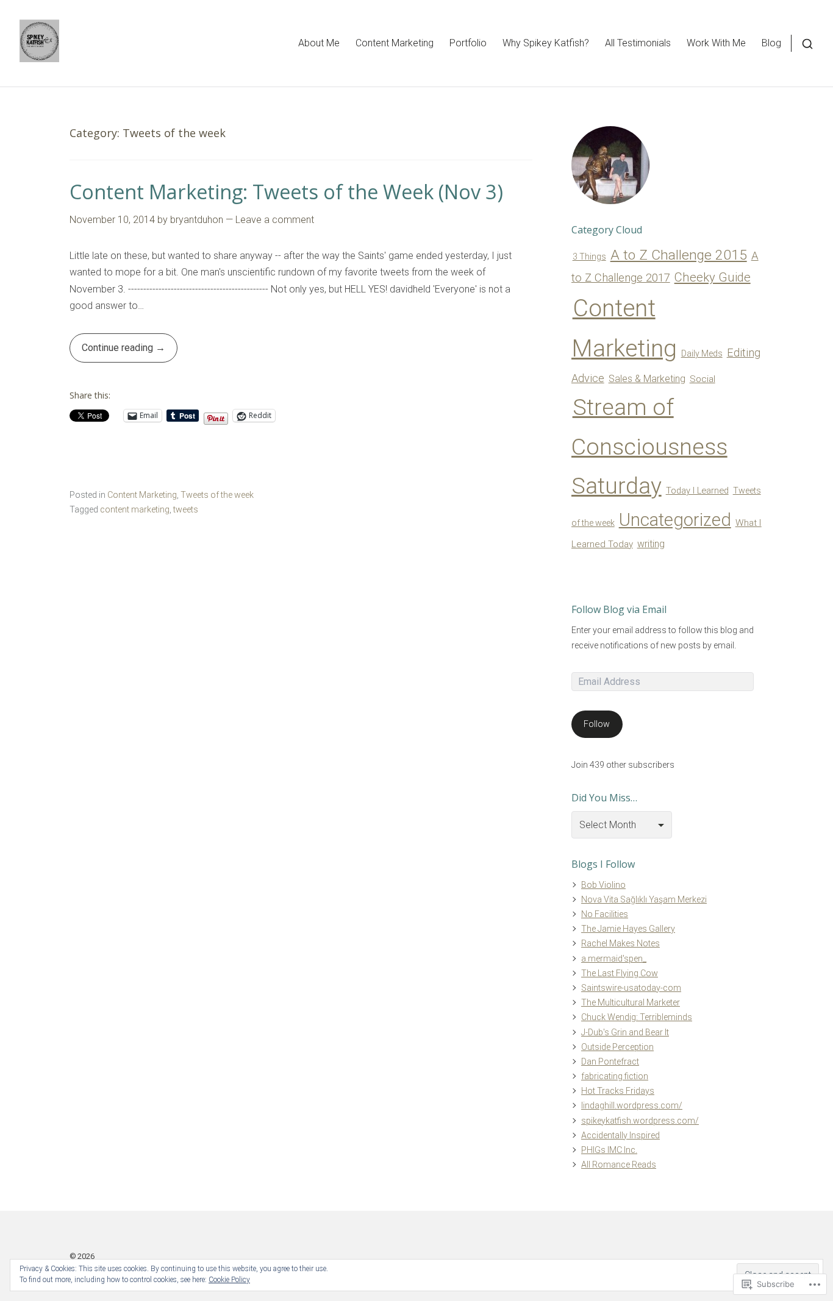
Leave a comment (274, 219)
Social (702, 379)
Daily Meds (702, 353)
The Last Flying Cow (619, 973)
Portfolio (468, 43)
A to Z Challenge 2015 (678, 255)
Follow (597, 724)
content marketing (135, 509)
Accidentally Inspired (620, 1135)
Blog (771, 43)
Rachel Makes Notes (620, 943)
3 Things (589, 256)
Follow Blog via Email (619, 609)
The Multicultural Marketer (630, 1002)
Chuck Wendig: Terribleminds (636, 1017)
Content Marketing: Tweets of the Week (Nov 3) (286, 191)
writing (651, 544)
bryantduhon (196, 219)
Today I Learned (697, 490)
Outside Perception (617, 1047)
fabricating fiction (614, 1076)
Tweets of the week (217, 495)
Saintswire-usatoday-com (631, 988)
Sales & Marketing (647, 379)
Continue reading (113, 352)
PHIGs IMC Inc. (609, 1150)
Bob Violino (603, 885)
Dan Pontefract (610, 1061)
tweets (185, 509)
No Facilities (604, 914)
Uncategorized (675, 519)
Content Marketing (395, 43)
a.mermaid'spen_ (613, 958)
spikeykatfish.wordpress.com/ (640, 1121)
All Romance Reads (618, 1164)
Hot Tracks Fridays (617, 1091)
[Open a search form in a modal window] (802, 43)
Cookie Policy (229, 1279)
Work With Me (716, 43)
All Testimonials (638, 43)
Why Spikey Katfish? (545, 43)
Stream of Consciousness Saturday (649, 446)
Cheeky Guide (712, 277)
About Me (319, 43)
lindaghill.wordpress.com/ (631, 1105)
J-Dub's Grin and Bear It (625, 1032)
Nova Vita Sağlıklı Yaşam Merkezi (644, 899)
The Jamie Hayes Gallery (628, 929)
